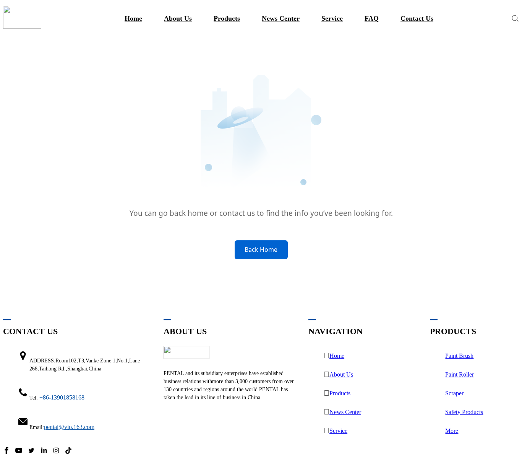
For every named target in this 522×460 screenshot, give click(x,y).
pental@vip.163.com (69, 427)
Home (133, 18)
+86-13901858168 (61, 397)
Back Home (261, 249)
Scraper (454, 393)
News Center (281, 18)
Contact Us (416, 18)
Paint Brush (459, 355)
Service (332, 18)
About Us (341, 374)
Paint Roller (459, 374)
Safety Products (464, 412)
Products (227, 18)
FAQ (372, 18)
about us (178, 18)
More (451, 430)
